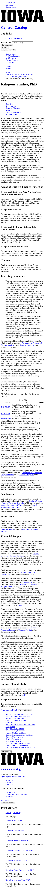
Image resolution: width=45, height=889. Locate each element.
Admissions (28, 582)
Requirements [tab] (11, 106)
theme (20, 605)
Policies (8, 66)
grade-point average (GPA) (11, 505)
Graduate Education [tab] (13, 108)
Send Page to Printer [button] (13, 813)
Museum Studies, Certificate (16, 733)
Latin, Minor (10, 727)
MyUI (24, 695)
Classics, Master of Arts (14, 737)
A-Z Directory (11, 58)
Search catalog (6, 42)
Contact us (9, 785)
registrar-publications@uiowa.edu (13, 776)
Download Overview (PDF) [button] (16, 830)
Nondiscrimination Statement (16, 794)
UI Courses (10, 62)
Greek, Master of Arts (13, 739)
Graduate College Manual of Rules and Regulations (21, 502)
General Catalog (14, 27)
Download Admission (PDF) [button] (16, 860)
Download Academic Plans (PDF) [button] (18, 880)
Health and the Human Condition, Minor (20, 725)
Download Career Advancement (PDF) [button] (20, 870)
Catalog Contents (12, 60)
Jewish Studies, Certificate (15, 731)
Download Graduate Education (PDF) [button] (19, 850)
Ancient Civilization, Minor (16, 718)
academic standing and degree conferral (20, 506)
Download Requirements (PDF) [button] (17, 840)
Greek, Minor (10, 722)
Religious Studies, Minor (15, 729)
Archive (8, 68)
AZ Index (9, 5)
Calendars (9, 782)
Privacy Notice (11, 792)
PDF (7, 64)
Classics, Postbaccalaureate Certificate (19, 735)
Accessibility (10, 797)
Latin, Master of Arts (13, 741)
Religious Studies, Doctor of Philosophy (20, 747)
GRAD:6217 (6, 418)
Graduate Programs (27, 345)
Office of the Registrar (14, 38)
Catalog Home (11, 7)
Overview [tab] (9, 104)
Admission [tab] (9, 110)
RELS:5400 (5, 407)
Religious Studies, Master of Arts (18, 743)
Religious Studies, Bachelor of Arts (18, 716)
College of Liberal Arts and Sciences (19, 74)
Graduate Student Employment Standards (20, 555)
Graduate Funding (25, 630)
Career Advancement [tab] (13, 112)
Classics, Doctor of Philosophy (17, 745)
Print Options (6, 751)
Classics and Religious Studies (17, 77)
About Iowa (10, 780)
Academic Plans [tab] (11, 114)
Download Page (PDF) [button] (14, 821)
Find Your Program (13, 56)
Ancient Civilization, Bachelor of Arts (19, 714)
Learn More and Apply (9, 710)
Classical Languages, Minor (16, 720)
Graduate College (7, 529)
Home (8, 72)
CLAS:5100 (5, 414)
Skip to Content (11, 3)
